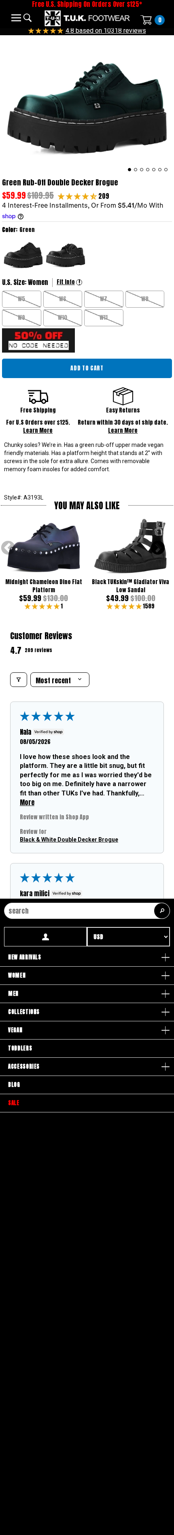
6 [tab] (160, 169)
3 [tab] (141, 169)
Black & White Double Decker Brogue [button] (69, 839)
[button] (78, 196)
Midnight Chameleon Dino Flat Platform (43, 586)
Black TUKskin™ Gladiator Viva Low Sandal (130, 586)
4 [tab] (147, 169)
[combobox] (87, 911)
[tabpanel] (87, 104)
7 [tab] (166, 169)
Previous (8, 548)
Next (158, 548)
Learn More (38, 430)
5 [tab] (154, 169)
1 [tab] (130, 169)
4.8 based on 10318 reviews (106, 30)
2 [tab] (135, 169)
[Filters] (18, 679)
